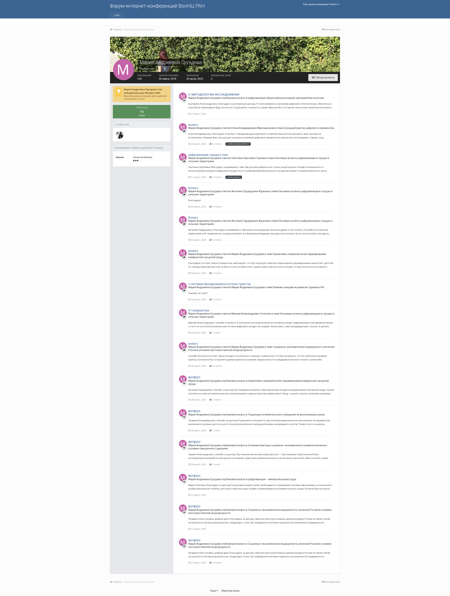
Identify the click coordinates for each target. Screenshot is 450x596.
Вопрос (193, 188)
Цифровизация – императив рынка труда (272, 479)
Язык (213, 590)
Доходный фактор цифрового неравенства (309, 128)
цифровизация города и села (208, 154)
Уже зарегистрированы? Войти (320, 4)
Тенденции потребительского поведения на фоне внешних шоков (286, 414)
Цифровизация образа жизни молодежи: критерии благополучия (286, 98)
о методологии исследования (213, 94)
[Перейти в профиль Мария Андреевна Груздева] (183, 96)
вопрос (193, 124)
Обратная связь (230, 590)
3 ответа (217, 206)
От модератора (198, 310)
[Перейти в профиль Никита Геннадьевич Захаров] (119, 135)
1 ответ (216, 332)
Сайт (117, 15)
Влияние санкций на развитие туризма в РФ (298, 287)
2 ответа (217, 144)
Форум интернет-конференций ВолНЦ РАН (157, 6)
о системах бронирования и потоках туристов (219, 284)
